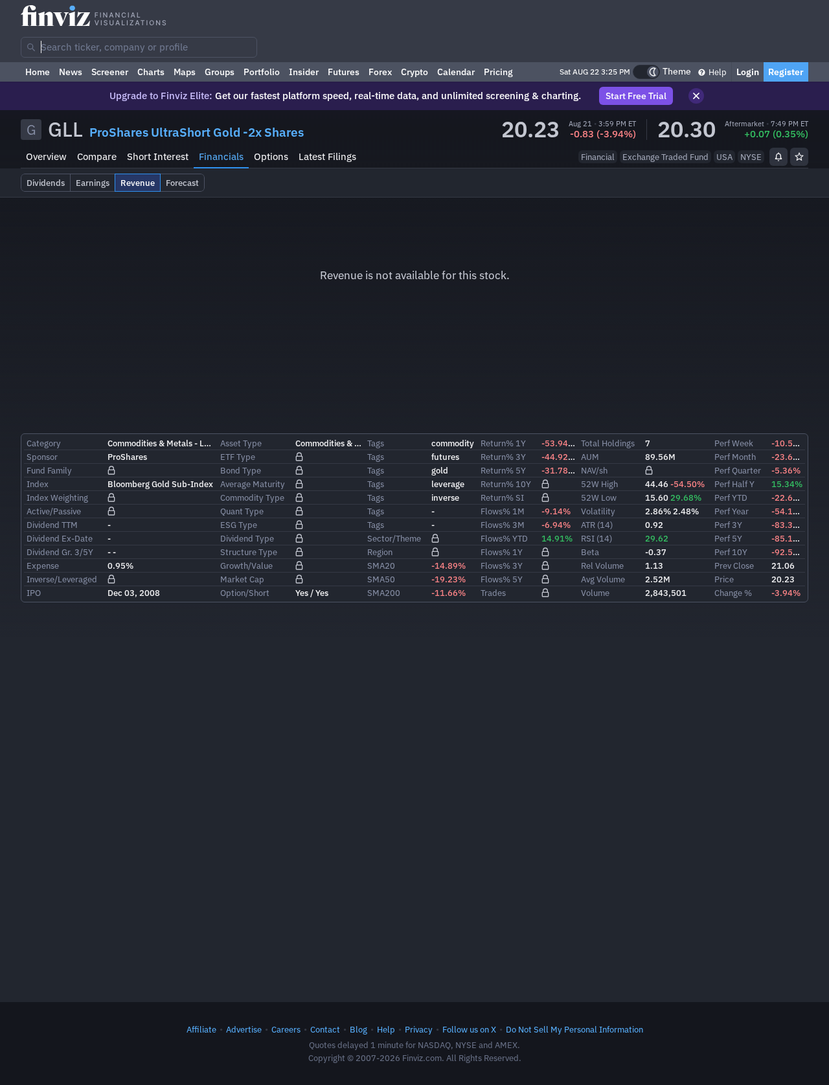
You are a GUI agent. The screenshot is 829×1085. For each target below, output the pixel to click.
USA (724, 157)
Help (717, 72)
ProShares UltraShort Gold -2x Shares (196, 132)
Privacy (419, 1029)
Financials (221, 156)
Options (271, 156)
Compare (97, 156)
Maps (185, 72)
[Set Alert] (778, 157)
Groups (219, 72)
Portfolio (262, 72)
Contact (325, 1029)
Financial (598, 157)
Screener (109, 72)
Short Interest (157, 156)
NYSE (751, 157)
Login (747, 72)
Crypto (414, 72)
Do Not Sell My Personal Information (574, 1029)
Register (786, 72)
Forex (380, 72)
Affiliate (201, 1029)
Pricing (498, 72)
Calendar (456, 72)
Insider (304, 72)
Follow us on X (469, 1029)
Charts (151, 72)
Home (37, 72)
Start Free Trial (636, 96)
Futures (343, 72)
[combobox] (139, 47)
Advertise (244, 1029)
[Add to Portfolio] (799, 157)
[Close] (696, 96)
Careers (286, 1029)
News (70, 72)
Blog (358, 1029)
